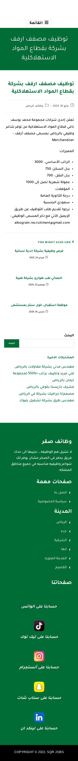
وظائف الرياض (34, 106)
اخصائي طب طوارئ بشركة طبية (39, 278)
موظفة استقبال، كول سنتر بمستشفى (39, 305)
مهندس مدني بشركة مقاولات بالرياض (44, 367)
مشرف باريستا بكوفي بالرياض (50, 387)
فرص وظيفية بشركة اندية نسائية (39, 251)
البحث (69, 336)
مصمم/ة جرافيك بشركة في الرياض (46, 394)
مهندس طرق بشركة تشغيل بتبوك (46, 401)
